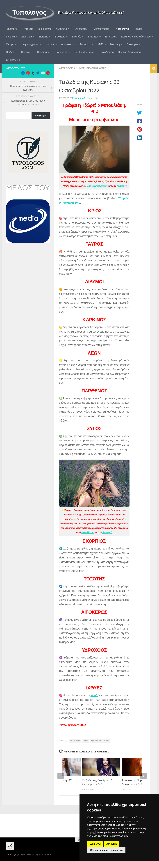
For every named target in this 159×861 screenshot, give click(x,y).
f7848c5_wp (78, 98)
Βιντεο (138, 28)
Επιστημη (93, 36)
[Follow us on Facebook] (23, 73)
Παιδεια (10, 52)
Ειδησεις (43, 36)
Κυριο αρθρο (44, 28)
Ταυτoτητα (11, 28)
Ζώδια (85, 740)
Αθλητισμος (62, 28)
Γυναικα (10, 36)
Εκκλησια (60, 36)
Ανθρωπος (81, 28)
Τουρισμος (62, 52)
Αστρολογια (122, 28)
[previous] (60, 776)
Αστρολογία (75, 740)
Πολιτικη (25, 52)
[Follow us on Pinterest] (28, 73)
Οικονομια (132, 44)
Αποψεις (28, 28)
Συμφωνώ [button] (95, 843)
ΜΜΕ (101, 44)
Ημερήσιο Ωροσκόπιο (100, 740)
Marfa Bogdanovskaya (96, 186)
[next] (143, 776)
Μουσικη (115, 44)
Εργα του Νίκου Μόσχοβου (136, 36)
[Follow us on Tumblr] (33, 73)
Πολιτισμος (43, 52)
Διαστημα (26, 36)
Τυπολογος (29, 12)
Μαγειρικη (85, 44)
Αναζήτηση (40, 115)
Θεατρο (10, 44)
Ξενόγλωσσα (106, 52)
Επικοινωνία (13, 59)
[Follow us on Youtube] (43, 73)
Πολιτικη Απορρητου (129, 52)
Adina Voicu (86, 532)
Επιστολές (111, 36)
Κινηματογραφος (30, 44)
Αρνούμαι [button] (111, 843)
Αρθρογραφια (101, 28)
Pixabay (120, 186)
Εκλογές (76, 36)
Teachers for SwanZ (84, 52)
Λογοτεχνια (67, 44)
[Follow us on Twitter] (38, 73)
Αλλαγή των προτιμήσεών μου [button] (106, 850)
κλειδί (94, 695)
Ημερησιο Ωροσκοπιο (91, 68)
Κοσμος (50, 44)
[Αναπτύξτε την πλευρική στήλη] (153, 68)
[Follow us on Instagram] (48, 73)
